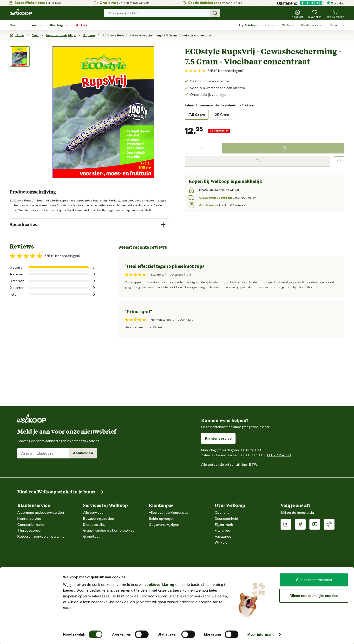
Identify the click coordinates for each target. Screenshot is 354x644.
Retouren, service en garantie (41, 536)
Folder (270, 25)
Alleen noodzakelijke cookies (313, 596)
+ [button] (214, 148)
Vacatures (337, 25)
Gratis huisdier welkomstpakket (108, 530)
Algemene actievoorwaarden (40, 512)
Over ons (222, 512)
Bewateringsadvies (98, 518)
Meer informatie (260, 634)
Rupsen (89, 35)
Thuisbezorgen (29, 530)
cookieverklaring (159, 584)
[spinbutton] (202, 148)
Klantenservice (311, 25)
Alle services (93, 512)
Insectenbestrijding (61, 35)
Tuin (33, 25)
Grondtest (91, 536)
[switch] (142, 634)
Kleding (56, 25)
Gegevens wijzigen (164, 524)
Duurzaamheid (226, 518)
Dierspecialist (94, 524)
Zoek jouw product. (123, 13)
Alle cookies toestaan (314, 580)
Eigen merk (224, 524)
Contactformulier (31, 524)
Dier (13, 25)
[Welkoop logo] (21, 12)
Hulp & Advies (248, 25)
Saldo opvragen (161, 518)
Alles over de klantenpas (168, 512)
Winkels (287, 25)
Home (19, 35)
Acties (81, 25)
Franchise (222, 530)
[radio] (197, 115)
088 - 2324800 (279, 454)
